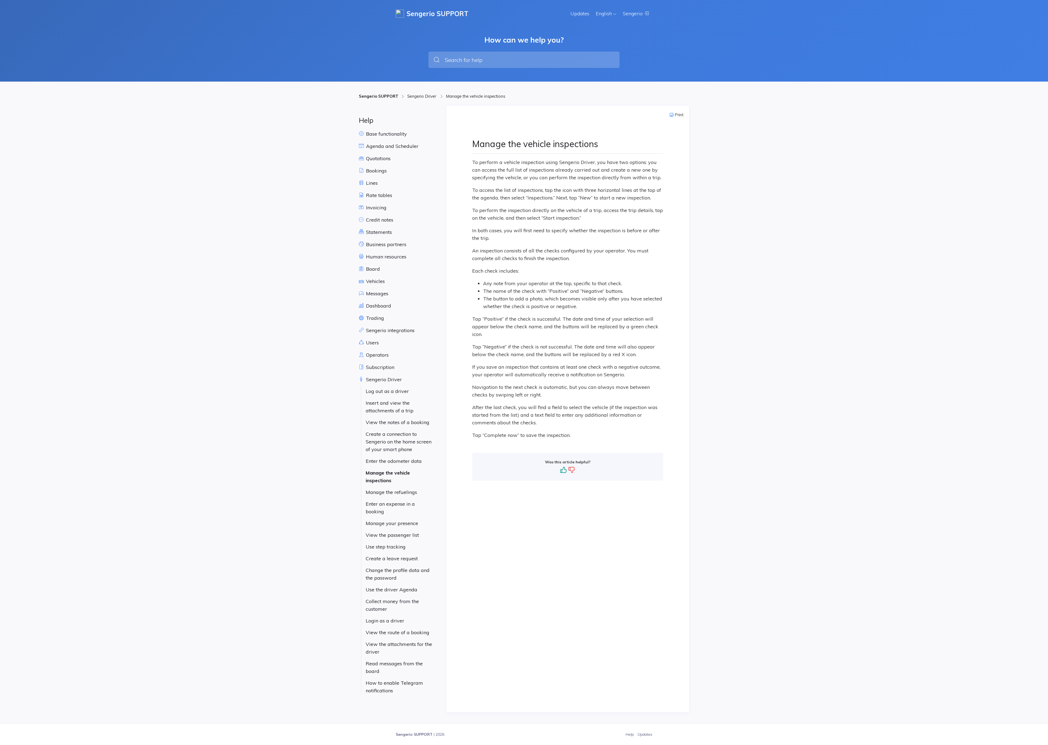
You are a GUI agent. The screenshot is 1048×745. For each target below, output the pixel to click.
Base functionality (386, 134)
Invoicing (375, 207)
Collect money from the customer (392, 605)
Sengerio (633, 13)
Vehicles (375, 281)
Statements (378, 232)
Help (630, 734)
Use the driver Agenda (391, 589)
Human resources (385, 257)
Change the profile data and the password (398, 574)
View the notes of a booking (397, 422)
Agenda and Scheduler (391, 146)
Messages (376, 293)
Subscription (379, 367)
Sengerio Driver (422, 96)
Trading (374, 318)
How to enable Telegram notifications (394, 687)
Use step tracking (386, 547)
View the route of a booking (397, 632)
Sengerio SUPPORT (378, 96)
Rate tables (378, 195)
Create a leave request (392, 558)
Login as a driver (385, 621)
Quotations (378, 158)
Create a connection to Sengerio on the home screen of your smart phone (398, 441)
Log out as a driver (387, 391)
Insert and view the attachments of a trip (389, 407)
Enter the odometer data (394, 461)
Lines (371, 183)
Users (372, 342)
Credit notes (379, 220)
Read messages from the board (394, 667)
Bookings (376, 171)
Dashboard (378, 306)
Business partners (385, 244)
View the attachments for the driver (399, 648)
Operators (377, 355)
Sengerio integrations (390, 330)
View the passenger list (392, 535)
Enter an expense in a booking (390, 508)
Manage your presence (392, 523)
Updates (579, 13)
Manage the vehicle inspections (475, 96)
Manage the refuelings (391, 492)
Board (372, 269)
